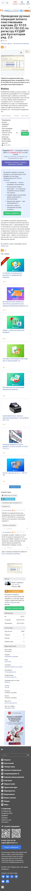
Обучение (8, 780)
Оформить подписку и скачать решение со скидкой (15, 163)
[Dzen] (16, 877)
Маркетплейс (9, 784)
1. (2, 532)
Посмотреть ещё (15, 486)
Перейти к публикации (9, 525)
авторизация (15, 553)
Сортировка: (11, 502)
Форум (7, 801)
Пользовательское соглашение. (12, 860)
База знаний (9, 763)
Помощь (4, 818)
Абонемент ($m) (10, 708)
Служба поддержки (12, 826)
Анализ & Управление (12, 770)
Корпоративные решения (14, 777)
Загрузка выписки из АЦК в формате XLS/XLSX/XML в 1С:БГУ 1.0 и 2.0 (15, 446)
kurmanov (8, 510)
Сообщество (6, 811)
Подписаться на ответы (10, 495)
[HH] (12, 877)
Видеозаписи (9, 794)
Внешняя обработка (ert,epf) (13, 667)
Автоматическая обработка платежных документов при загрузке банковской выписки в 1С (15, 304)
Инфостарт (5, 246)
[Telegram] (3, 877)
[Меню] (3, 3)
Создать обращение (11, 847)
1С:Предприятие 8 (10, 672)
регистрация (6, 553)
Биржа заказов (10, 798)
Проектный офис (10, 787)
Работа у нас (6, 820)
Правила (4, 815)
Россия (7, 687)
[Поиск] (7, 3)
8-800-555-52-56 (8, 840)
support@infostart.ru (9, 843)
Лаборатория (9, 767)
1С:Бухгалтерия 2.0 (10, 677)
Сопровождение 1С (11, 774)
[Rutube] (7, 882)
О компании (6, 808)
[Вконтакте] (7, 877)
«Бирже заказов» (11, 602)
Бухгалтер (8, 661)
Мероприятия (9, 791)
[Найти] (28, 755)
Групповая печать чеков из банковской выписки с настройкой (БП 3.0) (15, 418)
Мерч (6, 805)
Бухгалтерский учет (11, 703)
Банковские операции (11, 656)
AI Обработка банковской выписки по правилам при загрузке (12, 275)
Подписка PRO (6, 813)
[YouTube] (3, 882)
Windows (7, 682)
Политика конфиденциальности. (12, 862)
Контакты (5, 822)
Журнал (7, 760)
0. (2, 510)
